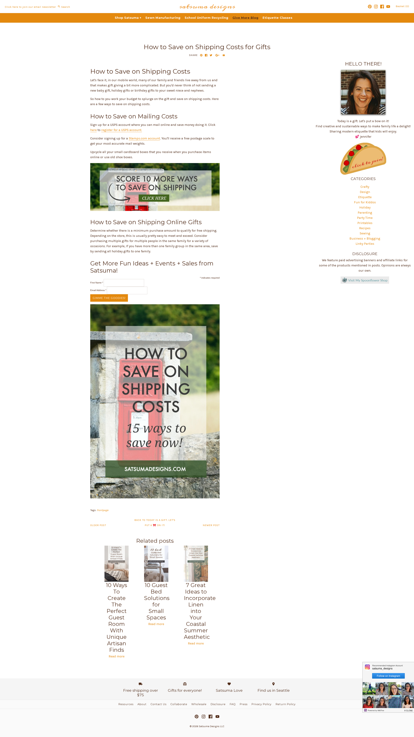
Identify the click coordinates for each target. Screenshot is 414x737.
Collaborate (178, 704)
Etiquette (365, 197)
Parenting (365, 212)
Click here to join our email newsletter (30, 6)
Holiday (364, 207)
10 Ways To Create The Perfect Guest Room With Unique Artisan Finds (116, 617)
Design (365, 192)
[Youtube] (388, 6)
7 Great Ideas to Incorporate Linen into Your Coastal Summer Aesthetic (200, 611)
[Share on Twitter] (211, 55)
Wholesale (199, 704)
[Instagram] (376, 6)
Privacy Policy (261, 704)
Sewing (365, 233)
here (93, 130)
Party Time (365, 218)
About (142, 704)
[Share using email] (224, 55)
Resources (125, 704)
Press (243, 704)
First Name (96, 282)
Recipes (364, 228)
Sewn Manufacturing (162, 18)
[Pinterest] (370, 6)
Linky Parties (365, 244)
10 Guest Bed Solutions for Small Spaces (156, 601)
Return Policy (286, 704)
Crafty (364, 187)
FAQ (233, 704)
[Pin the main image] (201, 55)
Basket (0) (402, 6)
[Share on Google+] (217, 55)
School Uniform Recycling (206, 18)
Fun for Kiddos (365, 202)
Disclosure (218, 704)
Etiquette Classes (277, 18)
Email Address (98, 290)
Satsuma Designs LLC (211, 726)
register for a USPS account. (121, 130)
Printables (364, 223)
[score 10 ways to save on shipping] (155, 210)
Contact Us (158, 704)
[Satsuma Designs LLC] (207, 2)
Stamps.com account (144, 138)
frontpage (102, 510)
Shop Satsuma (128, 18)
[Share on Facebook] (206, 55)
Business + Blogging (364, 238)
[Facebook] (382, 6)
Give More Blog (245, 18)
